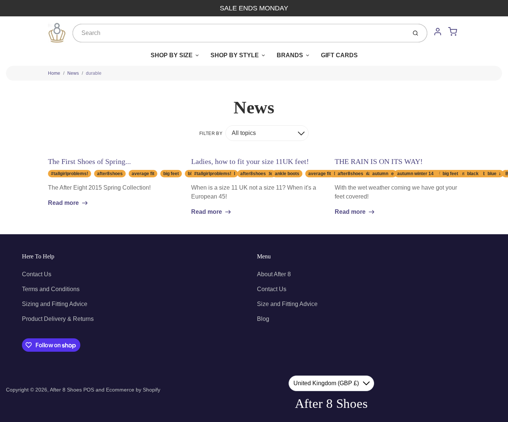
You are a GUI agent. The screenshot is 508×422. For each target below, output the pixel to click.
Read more (63, 203)
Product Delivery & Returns (58, 319)
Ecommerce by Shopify (133, 390)
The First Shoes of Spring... (89, 161)
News (73, 73)
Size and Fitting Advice (287, 304)
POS (88, 390)
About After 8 (274, 274)
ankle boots (287, 173)
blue (492, 173)
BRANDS (290, 55)
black (473, 173)
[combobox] (239, 33)
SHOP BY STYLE (234, 55)
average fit (143, 173)
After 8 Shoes (66, 390)
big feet (171, 173)
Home (54, 73)
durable (94, 73)
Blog (263, 319)
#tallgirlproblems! (69, 173)
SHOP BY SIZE (172, 55)
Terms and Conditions (51, 289)
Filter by (210, 133)
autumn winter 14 (415, 173)
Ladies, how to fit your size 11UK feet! (250, 161)
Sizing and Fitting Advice (54, 304)
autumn (380, 173)
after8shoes (110, 173)
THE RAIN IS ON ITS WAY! (379, 161)
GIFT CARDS (339, 55)
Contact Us (36, 274)
